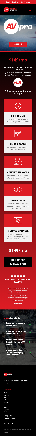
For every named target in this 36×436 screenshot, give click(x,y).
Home (6, 393)
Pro (5, 400)
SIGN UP (18, 44)
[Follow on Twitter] (12, 423)
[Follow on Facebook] (8, 423)
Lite (5, 397)
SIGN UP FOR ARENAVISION (18, 261)
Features (6, 395)
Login (8, 2)
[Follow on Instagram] (5, 423)
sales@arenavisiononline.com (13, 384)
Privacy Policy (8, 416)
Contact (6, 402)
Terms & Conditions (10, 418)
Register (15, 2)
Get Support (25, 2)
